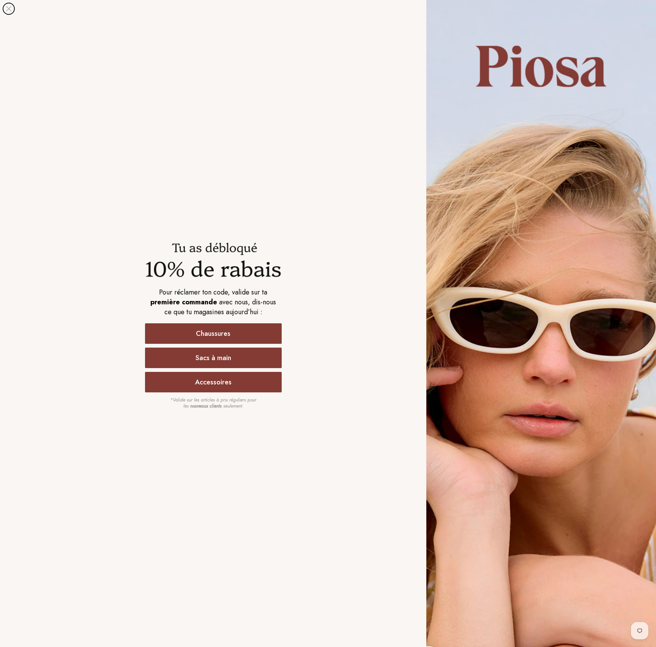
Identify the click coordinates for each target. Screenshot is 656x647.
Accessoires (213, 382)
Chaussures (213, 333)
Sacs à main (213, 358)
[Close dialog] (8, 8)
